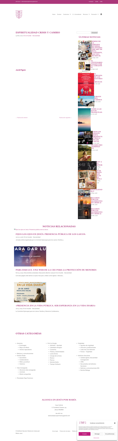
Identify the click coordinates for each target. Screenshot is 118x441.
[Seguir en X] (50, 1)
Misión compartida (25, 374)
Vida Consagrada (22, 368)
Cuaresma (53, 349)
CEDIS (96, 1)
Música (52, 358)
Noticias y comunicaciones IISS (89, 368)
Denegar (97, 434)
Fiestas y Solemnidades (57, 351)
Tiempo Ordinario (55, 364)
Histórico (22, 364)
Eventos (59, 14)
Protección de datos (65, 431)
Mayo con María (24, 347)
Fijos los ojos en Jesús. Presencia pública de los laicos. (51, 234)
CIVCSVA (22, 372)
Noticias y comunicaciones (25, 353)
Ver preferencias (109, 434)
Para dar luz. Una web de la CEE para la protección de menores (56, 270)
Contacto (91, 1)
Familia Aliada (21, 355)
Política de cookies (96, 437)
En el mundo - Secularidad (32, 35)
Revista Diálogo (85, 370)
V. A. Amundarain (76, 14)
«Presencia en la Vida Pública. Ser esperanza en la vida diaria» (56, 305)
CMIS (101, 1)
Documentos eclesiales (31, 273)
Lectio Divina (54, 354)
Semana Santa (54, 362)
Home (53, 14)
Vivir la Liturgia (52, 343)
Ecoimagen (22, 345)
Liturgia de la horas (56, 356)
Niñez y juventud (24, 362)
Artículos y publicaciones (88, 347)
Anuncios (20, 343)
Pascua (52, 360)
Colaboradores (23, 360)
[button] (115, 423)
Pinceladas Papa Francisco (25, 378)
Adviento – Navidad (56, 345)
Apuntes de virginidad (87, 345)
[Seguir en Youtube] (52, 1)
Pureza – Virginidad (86, 351)
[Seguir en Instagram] (55, 1)
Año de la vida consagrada (27, 370)
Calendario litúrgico (56, 347)
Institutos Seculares (84, 355)
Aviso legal (55, 431)
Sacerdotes (22, 357)
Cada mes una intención (87, 349)
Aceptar (84, 434)
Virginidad (81, 343)
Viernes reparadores (25, 349)
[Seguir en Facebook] (47, 1)
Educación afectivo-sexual (47, 273)
